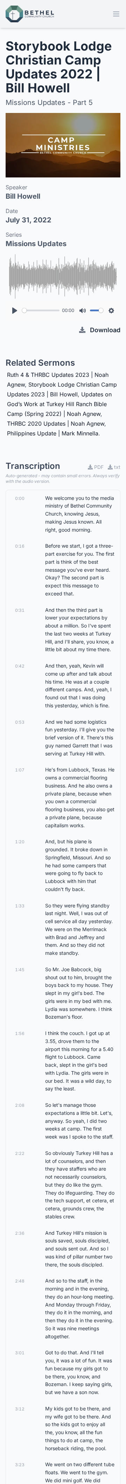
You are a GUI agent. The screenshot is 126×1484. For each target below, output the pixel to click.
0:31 (19, 610)
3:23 (19, 1464)
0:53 (19, 722)
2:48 (19, 1281)
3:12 (19, 1408)
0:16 (19, 546)
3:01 (19, 1352)
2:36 (19, 1233)
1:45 (19, 969)
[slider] (40, 310)
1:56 (19, 1033)
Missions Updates (36, 243)
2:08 (19, 1105)
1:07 (19, 770)
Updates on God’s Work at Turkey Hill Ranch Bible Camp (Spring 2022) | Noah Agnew (59, 404)
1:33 (19, 905)
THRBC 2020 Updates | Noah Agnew (55, 423)
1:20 (19, 841)
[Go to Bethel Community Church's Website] (30, 14)
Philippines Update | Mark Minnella (52, 433)
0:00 (19, 498)
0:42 (19, 666)
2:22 (19, 1153)
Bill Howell (23, 196)
